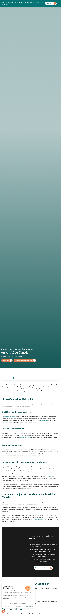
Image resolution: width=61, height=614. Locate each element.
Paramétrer (18, 606)
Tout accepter (29, 606)
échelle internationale (44, 420)
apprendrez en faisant (25, 437)
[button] (3, 611)
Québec (49, 476)
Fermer (7, 606)
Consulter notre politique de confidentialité (12, 601)
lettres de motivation (36, 519)
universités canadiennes (10, 416)
